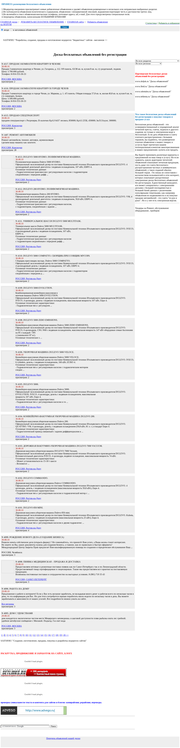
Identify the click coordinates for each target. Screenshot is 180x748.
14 (41, 635)
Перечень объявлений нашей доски (63, 738)
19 (60, 635)
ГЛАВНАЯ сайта (75, 22)
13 (38, 635)
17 (53, 635)
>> (67, 635)
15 (45, 635)
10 (26, 635)
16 (49, 635)
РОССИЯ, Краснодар (12, 125)
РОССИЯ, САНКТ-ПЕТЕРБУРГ (31, 579)
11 (30, 635)
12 (34, 635)
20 (64, 635)
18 (57, 635)
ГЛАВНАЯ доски (8, 22)
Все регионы (8, 604)
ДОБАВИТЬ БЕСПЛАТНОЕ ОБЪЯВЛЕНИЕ (42, 22)
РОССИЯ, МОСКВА (12, 79)
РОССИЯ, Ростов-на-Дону (28, 179)
